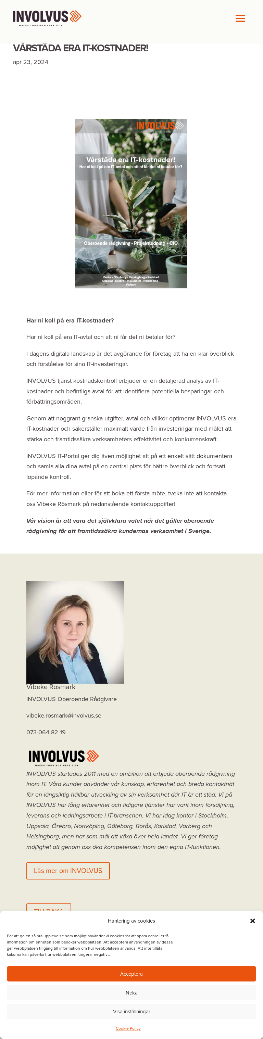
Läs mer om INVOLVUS (68, 871)
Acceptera (131, 974)
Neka (132, 993)
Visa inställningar (131, 1012)
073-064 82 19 (46, 732)
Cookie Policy (128, 1028)
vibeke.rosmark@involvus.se (63, 715)
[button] (252, 920)
